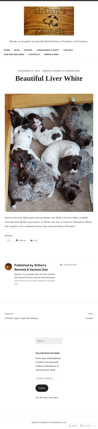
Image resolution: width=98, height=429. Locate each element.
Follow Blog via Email (47, 353)
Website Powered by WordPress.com (49, 422)
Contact (68, 50)
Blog (17, 50)
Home (7, 50)
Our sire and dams (14, 54)
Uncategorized (69, 264)
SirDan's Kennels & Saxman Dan (61, 71)
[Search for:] (49, 341)
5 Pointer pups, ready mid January (21, 316)
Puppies (28, 50)
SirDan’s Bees (51, 54)
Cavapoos (34, 54)
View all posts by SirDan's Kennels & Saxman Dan (34, 282)
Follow (42, 388)
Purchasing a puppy (48, 50)
